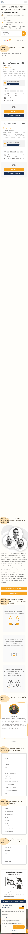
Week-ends (8, 861)
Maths (6, 756)
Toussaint (7, 850)
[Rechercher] (24, 33)
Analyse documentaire (11, 787)
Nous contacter (14, 593)
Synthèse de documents (11, 790)
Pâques (7, 859)
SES (6, 767)
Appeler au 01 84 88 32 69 (14, 588)
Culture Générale (9, 784)
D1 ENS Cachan (9, 812)
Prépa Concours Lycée (11, 826)
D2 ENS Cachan (9, 814)
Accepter (18, 927)
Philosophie (8, 779)
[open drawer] (25, 2)
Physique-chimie (9, 759)
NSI (6, 793)
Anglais (7, 764)
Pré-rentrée (8, 847)
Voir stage (14, 111)
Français (7, 762)
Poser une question (15, 115)
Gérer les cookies (13, 930)
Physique (7, 776)
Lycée (6, 823)
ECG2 (6, 817)
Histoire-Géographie (10, 773)
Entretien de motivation (11, 782)
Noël (6, 853)
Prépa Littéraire (9, 832)
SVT (6, 770)
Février (7, 856)
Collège (7, 820)
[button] (14, 33)
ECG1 (6, 809)
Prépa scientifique (10, 829)
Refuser (7, 927)
